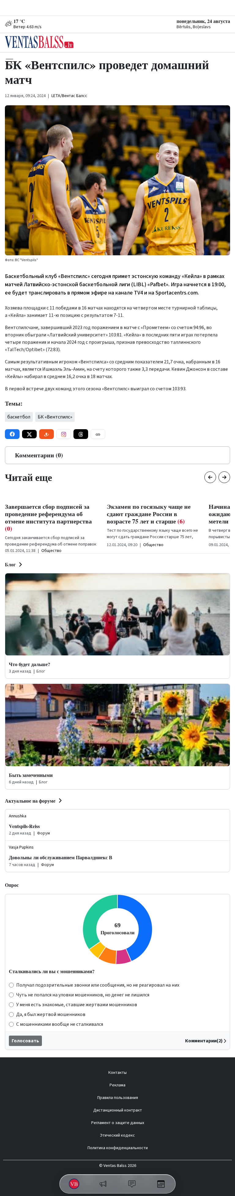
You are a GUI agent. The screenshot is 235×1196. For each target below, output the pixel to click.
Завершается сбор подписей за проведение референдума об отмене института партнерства (48, 517)
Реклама (117, 1085)
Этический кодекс (117, 1135)
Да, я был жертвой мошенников (50, 1014)
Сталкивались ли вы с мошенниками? (52, 971)
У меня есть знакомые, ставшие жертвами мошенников (76, 1004)
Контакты (117, 1073)
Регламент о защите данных (117, 1123)
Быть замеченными (31, 774)
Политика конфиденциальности (118, 1148)
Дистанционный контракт (117, 1110)
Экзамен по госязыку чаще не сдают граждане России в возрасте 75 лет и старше (149, 514)
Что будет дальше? (29, 664)
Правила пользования (117, 1098)
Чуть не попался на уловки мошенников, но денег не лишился (82, 995)
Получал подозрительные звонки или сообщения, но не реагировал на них (97, 985)
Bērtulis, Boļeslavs (194, 27)
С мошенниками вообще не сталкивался (59, 1024)
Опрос (12, 884)
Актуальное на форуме (30, 800)
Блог (10, 564)
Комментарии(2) (204, 1040)
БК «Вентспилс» (55, 417)
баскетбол (18, 417)
